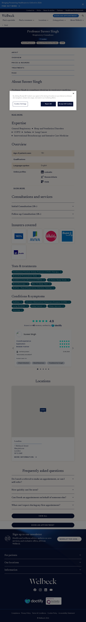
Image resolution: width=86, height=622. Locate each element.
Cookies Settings (20, 104)
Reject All (48, 104)
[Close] (73, 93)
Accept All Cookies (65, 104)
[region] (43, 100)
